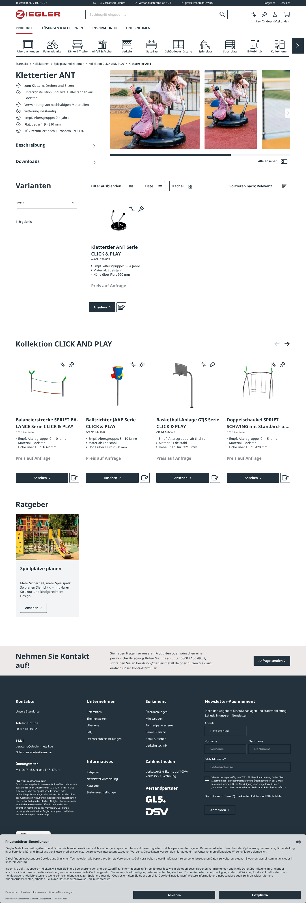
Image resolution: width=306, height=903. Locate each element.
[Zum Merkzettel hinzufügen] (141, 209)
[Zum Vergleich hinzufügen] (132, 209)
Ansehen (32, 608)
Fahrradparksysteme (159, 725)
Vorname (211, 741)
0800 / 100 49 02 (26, 729)
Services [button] (285, 3)
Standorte (32, 711)
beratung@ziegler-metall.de (34, 746)
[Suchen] (222, 14)
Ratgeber (93, 772)
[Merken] (264, 14)
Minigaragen (154, 719)
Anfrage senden (271, 660)
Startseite (22, 64)
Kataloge (93, 786)
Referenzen (94, 712)
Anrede (209, 723)
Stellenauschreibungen (102, 792)
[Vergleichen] (253, 14)
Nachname (256, 741)
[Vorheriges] (277, 343)
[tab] (28, 47)
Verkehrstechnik (156, 745)
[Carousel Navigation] (282, 343)
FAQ (89, 732)
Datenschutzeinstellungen (104, 739)
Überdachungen (157, 712)
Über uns (93, 725)
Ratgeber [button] (269, 3)
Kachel (178, 186)
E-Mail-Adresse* (215, 759)
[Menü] (48, 834)
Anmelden (218, 810)
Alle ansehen (268, 161)
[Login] (275, 14)
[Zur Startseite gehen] (38, 14)
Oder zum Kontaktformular (34, 752)
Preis (20, 203)
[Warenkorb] (285, 14)
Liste (149, 186)
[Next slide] (298, 46)
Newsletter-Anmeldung (102, 779)
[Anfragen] (121, 307)
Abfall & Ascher (156, 739)
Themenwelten (97, 719)
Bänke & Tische (156, 732)
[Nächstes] (287, 343)
